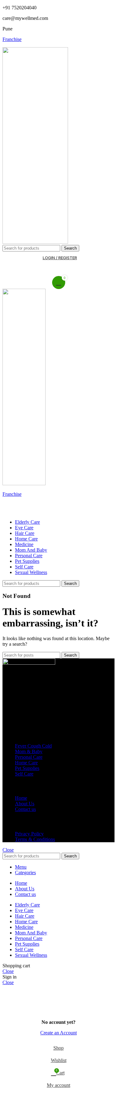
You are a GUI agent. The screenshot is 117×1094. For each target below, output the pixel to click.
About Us (24, 803)
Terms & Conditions (35, 839)
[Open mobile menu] (58, 508)
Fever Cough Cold (33, 745)
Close (8, 849)
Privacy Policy (29, 833)
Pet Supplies (27, 768)
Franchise (12, 39)
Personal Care (28, 757)
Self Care (24, 773)
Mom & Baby (28, 751)
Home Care (26, 762)
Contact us (25, 809)
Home (21, 798)
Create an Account (58, 1032)
